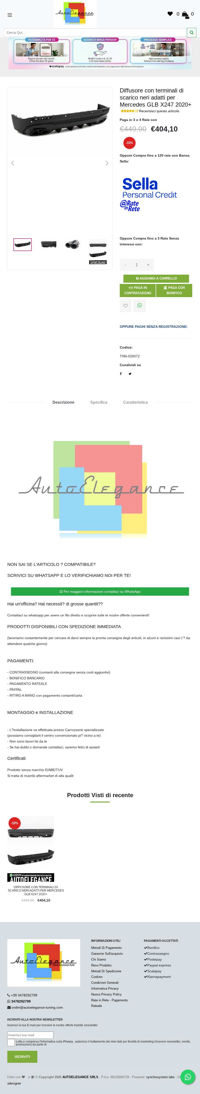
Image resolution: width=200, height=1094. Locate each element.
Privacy (68, 1041)
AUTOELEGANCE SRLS (80, 1077)
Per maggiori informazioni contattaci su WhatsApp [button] (101, 591)
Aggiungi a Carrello (158, 278)
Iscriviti (22, 1057)
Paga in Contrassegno (137, 290)
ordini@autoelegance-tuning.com (37, 1007)
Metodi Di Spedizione (106, 971)
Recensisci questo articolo (159, 111)
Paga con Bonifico (176, 290)
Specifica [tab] (98, 402)
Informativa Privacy (105, 988)
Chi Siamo (98, 959)
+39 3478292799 (24, 995)
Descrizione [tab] (63, 402)
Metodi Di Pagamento (106, 948)
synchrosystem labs (160, 1077)
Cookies (97, 977)
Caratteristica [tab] (135, 402)
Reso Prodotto (101, 965)
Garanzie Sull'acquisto (107, 953)
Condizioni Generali (105, 982)
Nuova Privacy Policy (106, 994)
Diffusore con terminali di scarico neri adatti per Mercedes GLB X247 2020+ (36, 890)
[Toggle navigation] (9, 15)
